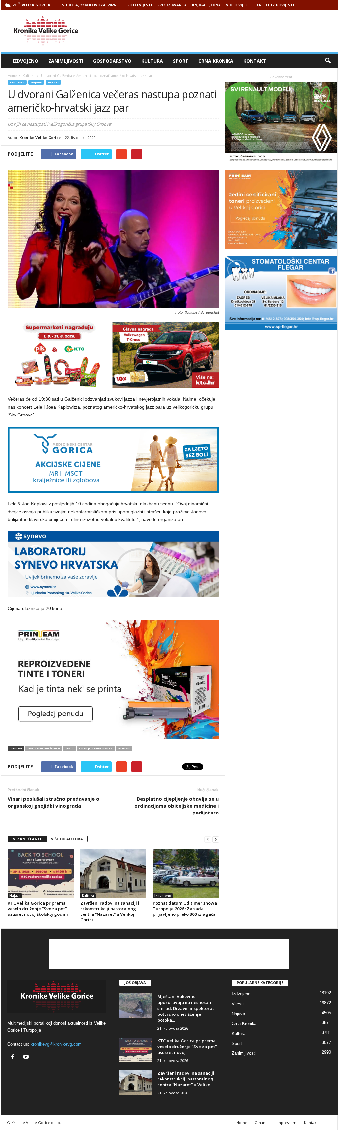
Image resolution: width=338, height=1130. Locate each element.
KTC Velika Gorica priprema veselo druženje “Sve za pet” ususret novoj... (187, 1046)
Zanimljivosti (65, 61)
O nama (262, 1122)
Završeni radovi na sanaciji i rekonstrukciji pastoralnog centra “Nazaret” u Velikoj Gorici (109, 911)
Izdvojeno (25, 61)
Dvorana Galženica (44, 748)
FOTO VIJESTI (139, 4)
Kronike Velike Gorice (40, 137)
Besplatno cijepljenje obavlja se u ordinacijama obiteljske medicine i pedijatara (176, 805)
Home (12, 75)
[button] (328, 61)
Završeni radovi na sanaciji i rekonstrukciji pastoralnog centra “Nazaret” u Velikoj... (187, 1079)
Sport (180, 61)
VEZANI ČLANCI (27, 838)
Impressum (286, 1122)
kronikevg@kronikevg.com (56, 1044)
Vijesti (53, 82)
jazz (69, 748)
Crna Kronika (215, 61)
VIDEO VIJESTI (239, 4)
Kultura (152, 61)
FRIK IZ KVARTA (172, 4)
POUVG (124, 748)
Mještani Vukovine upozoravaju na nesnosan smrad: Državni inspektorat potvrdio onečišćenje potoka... (185, 1008)
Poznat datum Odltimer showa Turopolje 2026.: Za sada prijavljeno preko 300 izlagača (185, 908)
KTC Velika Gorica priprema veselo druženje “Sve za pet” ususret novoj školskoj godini (38, 908)
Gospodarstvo (112, 61)
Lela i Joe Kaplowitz (96, 748)
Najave (36, 82)
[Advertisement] (217, 31)
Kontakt (254, 61)
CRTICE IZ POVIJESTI (275, 4)
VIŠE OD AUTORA (67, 838)
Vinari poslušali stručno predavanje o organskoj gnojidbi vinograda (53, 802)
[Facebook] (14, 1057)
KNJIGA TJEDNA (206, 4)
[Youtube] (27, 1057)
